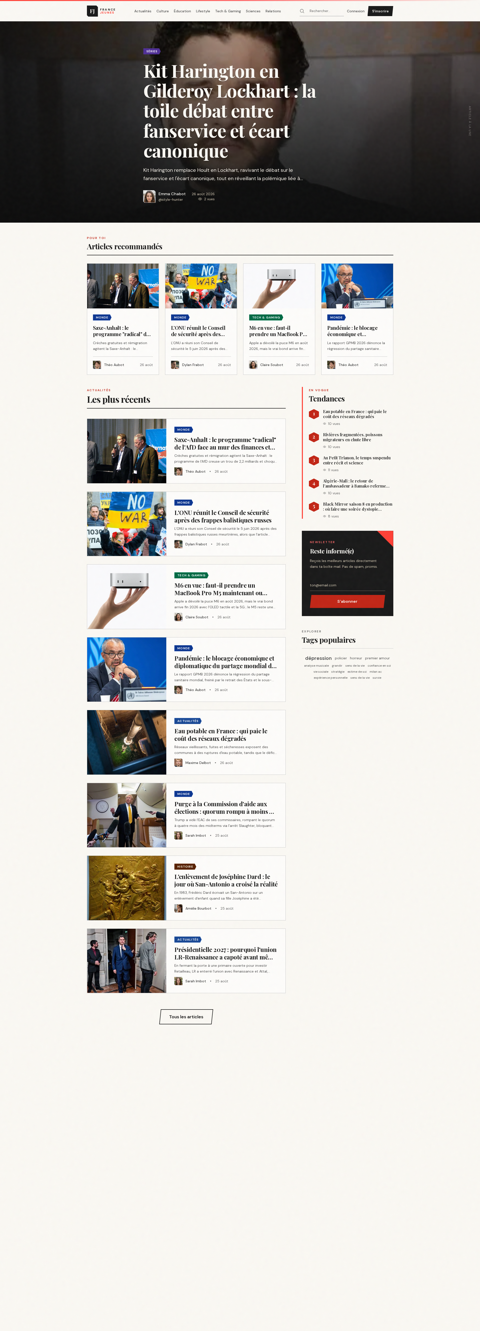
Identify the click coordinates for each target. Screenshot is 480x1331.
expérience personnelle (330, 678)
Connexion (356, 11)
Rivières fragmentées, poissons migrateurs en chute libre (352, 437)
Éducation (182, 11)
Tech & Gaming (228, 11)
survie (377, 678)
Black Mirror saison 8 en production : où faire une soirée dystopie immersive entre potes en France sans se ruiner (357, 507)
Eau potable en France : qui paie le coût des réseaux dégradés (355, 414)
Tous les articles (186, 1017)
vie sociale (320, 672)
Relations (273, 11)
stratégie (337, 672)
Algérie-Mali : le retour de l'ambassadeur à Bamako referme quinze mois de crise (354, 483)
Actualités (142, 11)
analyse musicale (316, 666)
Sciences (253, 11)
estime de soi (357, 672)
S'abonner (347, 601)
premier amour (377, 658)
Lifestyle (203, 11)
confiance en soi (379, 666)
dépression (318, 658)
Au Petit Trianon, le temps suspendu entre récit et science (357, 460)
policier (341, 658)
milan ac (376, 672)
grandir (337, 666)
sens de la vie (355, 666)
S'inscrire (380, 11)
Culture (162, 11)
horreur (356, 658)
